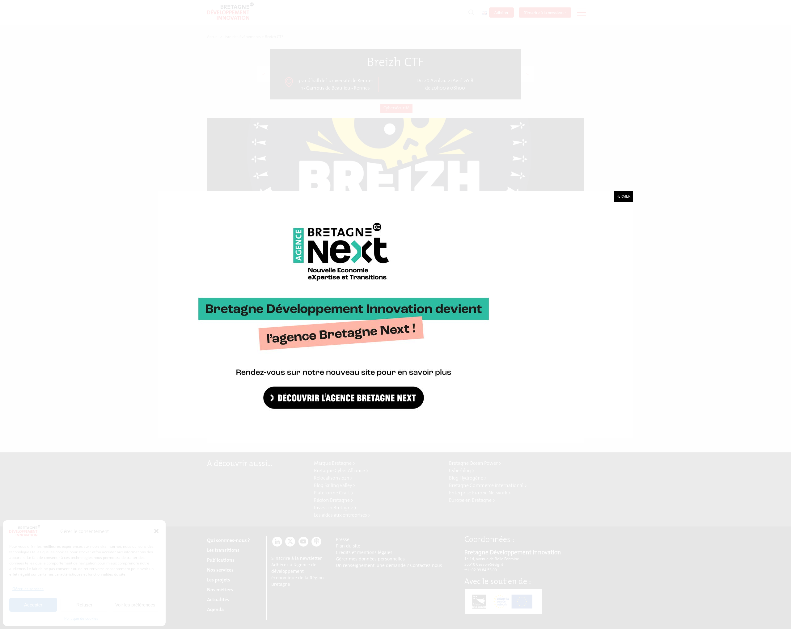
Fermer (623, 196)
